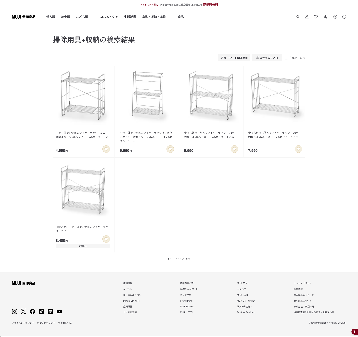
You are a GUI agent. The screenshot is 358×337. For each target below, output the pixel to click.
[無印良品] (23, 283)
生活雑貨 (130, 17)
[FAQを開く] (335, 17)
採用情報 (298, 289)
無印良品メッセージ (304, 294)
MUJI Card (242, 294)
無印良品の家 (187, 283)
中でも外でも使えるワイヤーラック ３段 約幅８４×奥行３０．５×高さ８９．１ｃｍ (210, 135)
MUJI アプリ (243, 283)
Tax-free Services (246, 312)
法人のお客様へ (245, 306)
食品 (181, 17)
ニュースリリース (302, 283)
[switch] (106, 149)
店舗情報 (127, 283)
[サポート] (344, 16)
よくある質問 (130, 312)
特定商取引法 (65, 322)
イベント (127, 289)
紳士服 (65, 17)
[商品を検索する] (298, 17)
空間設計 (127, 306)
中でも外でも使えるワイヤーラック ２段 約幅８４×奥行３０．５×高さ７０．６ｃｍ (274, 135)
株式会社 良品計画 (304, 306)
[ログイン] (307, 16)
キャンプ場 (185, 294)
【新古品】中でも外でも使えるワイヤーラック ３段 (82, 229)
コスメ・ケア (109, 17)
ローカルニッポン (132, 294)
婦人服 (50, 17)
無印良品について (303, 300)
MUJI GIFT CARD (246, 300)
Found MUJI (186, 300)
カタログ (241, 289)
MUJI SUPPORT (131, 300)
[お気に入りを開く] (316, 17)
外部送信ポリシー (46, 322)
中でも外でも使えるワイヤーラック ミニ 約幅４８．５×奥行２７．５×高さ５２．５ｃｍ (82, 137)
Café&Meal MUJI (188, 289)
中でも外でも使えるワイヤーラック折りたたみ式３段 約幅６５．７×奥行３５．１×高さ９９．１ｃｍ (146, 137)
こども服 (82, 17)
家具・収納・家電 (154, 17)
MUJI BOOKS (187, 306)
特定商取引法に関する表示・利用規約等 (314, 312)
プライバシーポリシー (23, 322)
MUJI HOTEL (186, 312)
